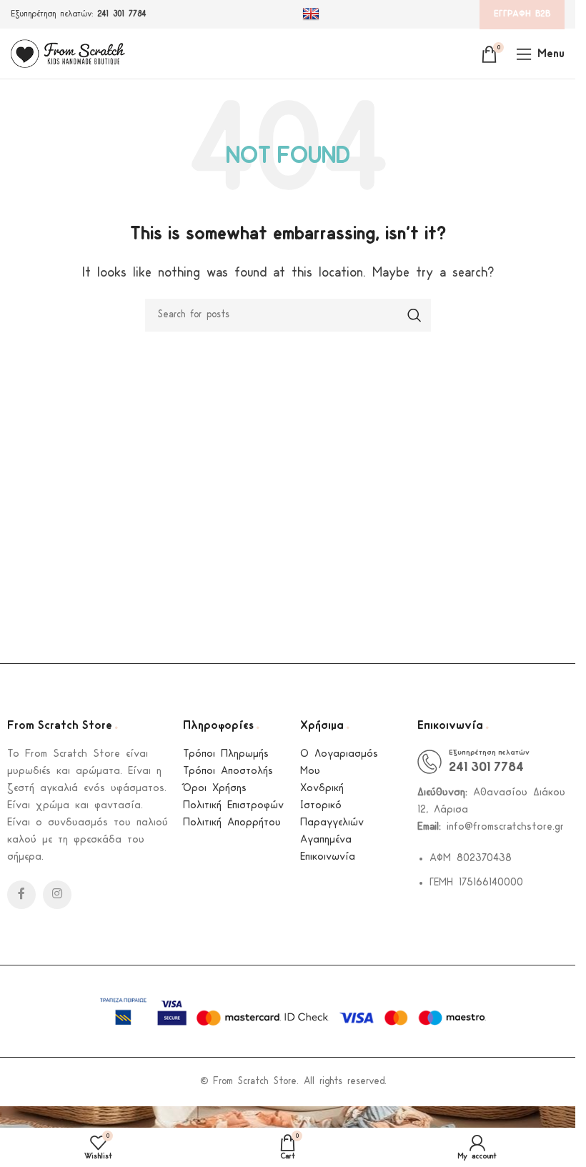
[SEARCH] (414, 315)
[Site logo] (68, 53)
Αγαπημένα (326, 840)
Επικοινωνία (327, 857)
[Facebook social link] (21, 894)
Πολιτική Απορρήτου (232, 823)
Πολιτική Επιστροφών (233, 805)
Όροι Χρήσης (215, 788)
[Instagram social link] (57, 894)
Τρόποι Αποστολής (228, 771)
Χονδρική (322, 788)
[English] (312, 14)
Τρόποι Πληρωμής (226, 754)
